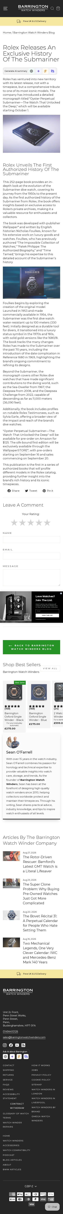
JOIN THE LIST (47, 615)
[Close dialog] (61, 593)
